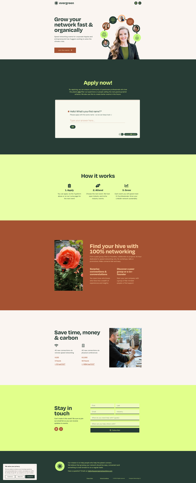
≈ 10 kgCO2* (60, 364)
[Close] (35, 465)
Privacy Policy (90, 478)
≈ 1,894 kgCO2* (88, 364)
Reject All (20, 476)
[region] (20, 472)
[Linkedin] (135, 3)
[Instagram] (139, 3)
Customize (10, 476)
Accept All (30, 476)
